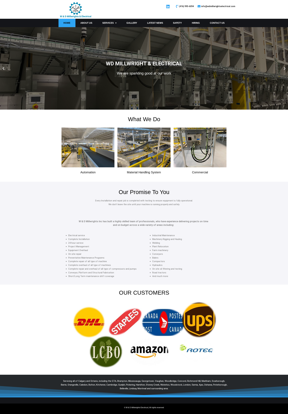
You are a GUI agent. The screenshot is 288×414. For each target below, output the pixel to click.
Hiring (196, 23)
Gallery (131, 23)
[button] (3, 68)
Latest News (155, 23)
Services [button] (108, 23)
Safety (177, 23)
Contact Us (217, 23)
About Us (86, 23)
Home (66, 23)
